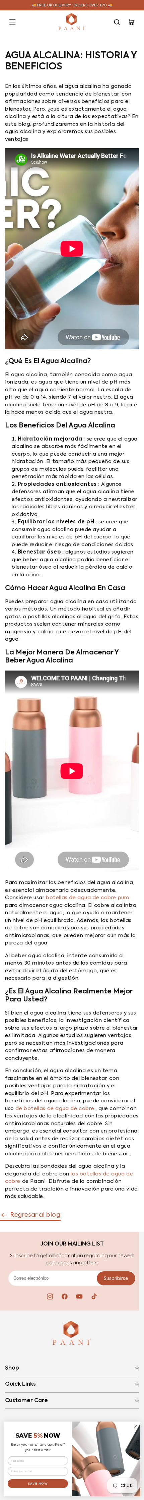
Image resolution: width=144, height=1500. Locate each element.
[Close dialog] (136, 1426)
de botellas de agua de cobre (54, 1108)
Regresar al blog (35, 1215)
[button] (12, 22)
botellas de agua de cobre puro (88, 897)
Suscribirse (116, 1278)
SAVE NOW (38, 1483)
